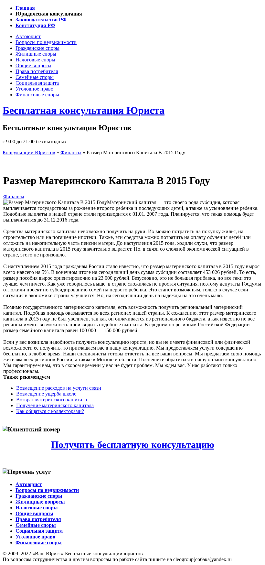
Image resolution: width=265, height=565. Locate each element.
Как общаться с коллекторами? (50, 411)
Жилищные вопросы (40, 502)
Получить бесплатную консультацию (132, 444)
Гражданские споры (37, 48)
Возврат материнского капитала (51, 399)
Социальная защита (37, 83)
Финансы (13, 196)
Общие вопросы (33, 65)
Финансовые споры (37, 94)
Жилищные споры (36, 54)
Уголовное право (34, 89)
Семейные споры (35, 77)
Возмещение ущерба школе (46, 394)
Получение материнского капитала (55, 405)
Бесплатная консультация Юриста (83, 110)
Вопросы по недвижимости (46, 42)
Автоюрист (28, 36)
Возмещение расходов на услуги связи (58, 388)
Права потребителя (37, 71)
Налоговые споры (35, 59)
